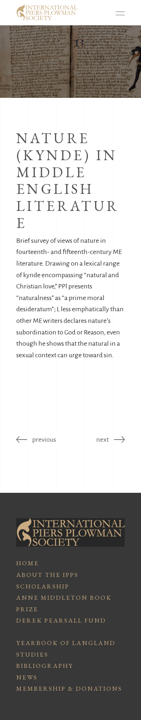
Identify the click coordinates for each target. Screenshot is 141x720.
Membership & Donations (69, 688)
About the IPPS (47, 575)
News (27, 677)
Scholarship (42, 586)
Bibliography (44, 666)
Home (27, 563)
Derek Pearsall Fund (61, 620)
